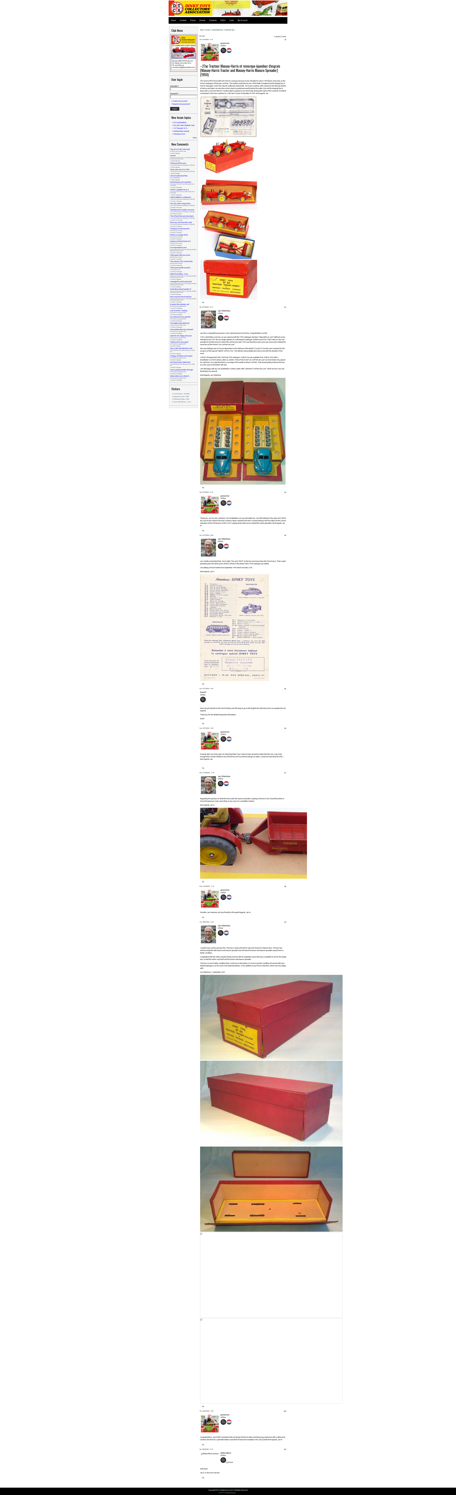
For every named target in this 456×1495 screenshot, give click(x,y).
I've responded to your (178, 247)
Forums (207, 29)
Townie (173, 156)
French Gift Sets (229, 29)
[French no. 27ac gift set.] (228, 173)
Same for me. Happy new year (181, 336)
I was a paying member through (181, 370)
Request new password (181, 104)
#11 (285, 1449)
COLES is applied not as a (179, 190)
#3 (285, 492)
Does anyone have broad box (181, 297)
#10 (285, 1411)
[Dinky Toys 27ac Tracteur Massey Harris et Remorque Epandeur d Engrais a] (271, 1059)
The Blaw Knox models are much (182, 210)
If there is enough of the (179, 235)
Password (174, 94)
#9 (285, 922)
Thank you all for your (178, 163)
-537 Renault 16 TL (180, 128)
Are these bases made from (180, 362)
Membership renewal (181, 131)
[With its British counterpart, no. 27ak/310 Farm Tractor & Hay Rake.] (228, 258)
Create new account (180, 101)
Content (183, 20)
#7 (285, 772)
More (195, 138)
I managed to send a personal (181, 281)
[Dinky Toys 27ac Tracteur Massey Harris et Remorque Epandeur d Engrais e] (271, 1402)
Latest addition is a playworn (180, 197)
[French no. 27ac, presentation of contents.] (228, 209)
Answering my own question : (181, 182)
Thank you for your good (179, 342)
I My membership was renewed (181, 329)
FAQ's (223, 20)
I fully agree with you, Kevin (180, 255)
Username (174, 86)
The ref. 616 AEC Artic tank (180, 149)
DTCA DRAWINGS (179, 122)
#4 (285, 535)
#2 (285, 307)
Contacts (213, 20)
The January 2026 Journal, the (181, 261)
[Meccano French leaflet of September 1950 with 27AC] (234, 680)
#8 (285, 886)
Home (173, 20)
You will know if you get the (180, 317)
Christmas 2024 (179, 134)
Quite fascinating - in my (179, 274)
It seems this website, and (179, 304)
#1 (285, 39)
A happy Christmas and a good (181, 356)
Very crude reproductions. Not (181, 348)
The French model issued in (180, 268)
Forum (193, 20)
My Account (242, 20)
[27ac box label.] (228, 298)
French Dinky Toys (217, 29)
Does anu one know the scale (181, 222)
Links (231, 20)
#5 (285, 688)
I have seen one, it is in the (179, 169)
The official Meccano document (182, 216)
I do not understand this (179, 176)
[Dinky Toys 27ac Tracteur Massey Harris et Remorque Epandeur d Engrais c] (271, 1231)
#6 (285, 728)
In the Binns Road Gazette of (180, 289)
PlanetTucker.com (231, 1492)
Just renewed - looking (178, 311)
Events (202, 20)
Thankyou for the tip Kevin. (180, 229)
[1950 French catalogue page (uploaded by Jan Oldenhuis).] (228, 136)
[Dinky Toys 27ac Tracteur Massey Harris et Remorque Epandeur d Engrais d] (271, 1317)
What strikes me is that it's (179, 376)
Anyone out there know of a (180, 241)
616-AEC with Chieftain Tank (184, 125)
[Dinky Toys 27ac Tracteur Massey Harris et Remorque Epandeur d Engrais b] (271, 1145)
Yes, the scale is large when (180, 203)
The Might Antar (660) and (179, 323)
